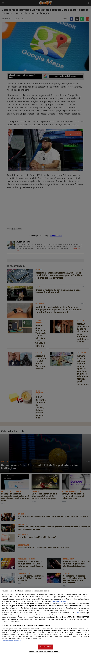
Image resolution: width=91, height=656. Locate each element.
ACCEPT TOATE (45, 647)
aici (78, 612)
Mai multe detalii (59, 601)
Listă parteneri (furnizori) (11, 641)
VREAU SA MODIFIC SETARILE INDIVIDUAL (44, 652)
